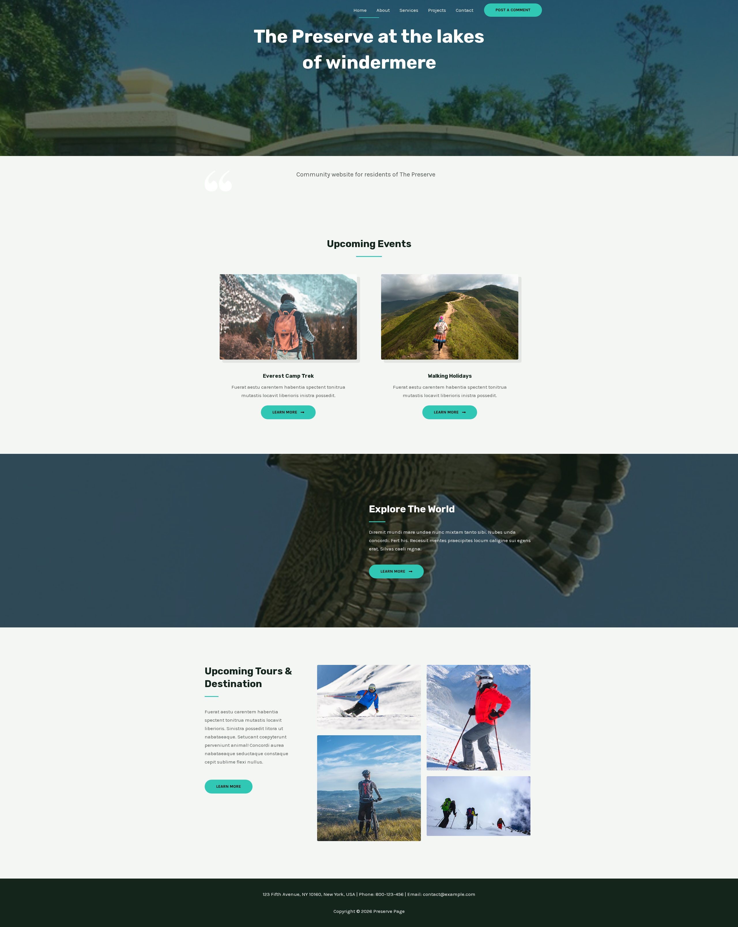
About (383, 10)
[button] (513, 10)
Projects (437, 10)
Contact (464, 10)
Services (409, 10)
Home (360, 10)
